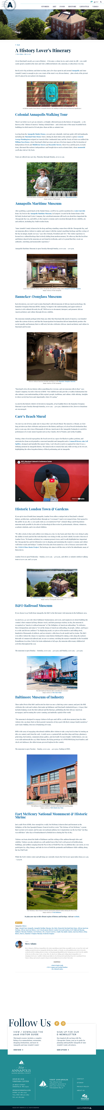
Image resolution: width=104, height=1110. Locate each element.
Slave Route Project (28, 547)
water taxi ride (80, 211)
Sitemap (80, 1082)
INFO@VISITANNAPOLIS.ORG (22, 1090)
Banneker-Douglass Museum (38, 296)
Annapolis (75, 70)
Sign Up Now (62, 1050)
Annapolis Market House (36, 134)
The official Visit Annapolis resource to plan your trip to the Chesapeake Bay (58, 1084)
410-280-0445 (22, 1092)
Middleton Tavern (39, 145)
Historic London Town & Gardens (42, 509)
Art (54, 6)
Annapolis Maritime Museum (38, 203)
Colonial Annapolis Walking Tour (41, 114)
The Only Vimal (56, 692)
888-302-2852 (24, 1094)
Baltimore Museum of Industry (39, 697)
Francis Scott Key (51, 932)
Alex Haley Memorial (57, 928)
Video (95, 6)
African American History (28, 930)
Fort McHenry (37, 932)
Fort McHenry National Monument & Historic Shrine (51, 815)
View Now (17, 1050)
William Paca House (22, 142)
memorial (81, 147)
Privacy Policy (83, 1086)
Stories (45, 6)
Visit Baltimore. (57, 912)
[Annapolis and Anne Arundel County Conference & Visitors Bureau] (9, 5)
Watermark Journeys (71, 197)
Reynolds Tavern (55, 145)
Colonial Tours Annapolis (26, 928)
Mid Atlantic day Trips (57, 808)
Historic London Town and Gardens (59, 930)
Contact (80, 1079)
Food (62, 6)
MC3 (43, 932)
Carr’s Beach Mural (30, 416)
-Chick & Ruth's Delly (57, 965)
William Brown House (39, 597)
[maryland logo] (86, 1097)
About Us (81, 1090)
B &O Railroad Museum (77, 930)
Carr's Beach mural (42, 930)
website (76, 916)
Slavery (22, 933)
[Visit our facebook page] (56, 1023)
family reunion (68, 932)
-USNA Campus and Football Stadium (57, 967)
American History (78, 932)
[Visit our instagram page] (63, 1023)
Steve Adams (20, 54)
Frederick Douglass (48, 933)
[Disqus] (52, 994)
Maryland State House (33, 137)
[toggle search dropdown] (100, 1)
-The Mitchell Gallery (57, 969)
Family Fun (60, 932)
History (72, 6)
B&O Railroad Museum (33, 605)
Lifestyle (84, 6)
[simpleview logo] (84, 1108)
